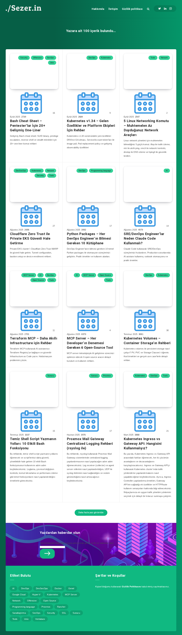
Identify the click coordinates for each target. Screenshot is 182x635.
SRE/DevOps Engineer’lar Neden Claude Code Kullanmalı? (144, 238)
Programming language (101, 171)
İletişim (113, 8)
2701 (26, 334)
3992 (83, 230)
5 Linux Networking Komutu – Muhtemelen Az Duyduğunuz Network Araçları (146, 128)
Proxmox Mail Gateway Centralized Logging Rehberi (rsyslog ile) (90, 443)
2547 (137, 117)
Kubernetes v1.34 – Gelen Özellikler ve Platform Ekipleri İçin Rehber (91, 125)
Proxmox (107, 376)
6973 (83, 334)
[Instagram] (170, 8)
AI (167, 171)
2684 (80, 117)
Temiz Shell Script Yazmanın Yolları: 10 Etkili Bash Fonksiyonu (33, 443)
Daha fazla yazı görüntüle (91, 512)
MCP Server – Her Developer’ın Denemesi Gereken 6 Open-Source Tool (90, 343)
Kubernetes (106, 58)
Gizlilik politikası (132, 8)
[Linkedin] (165, 8)
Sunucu (50, 376)
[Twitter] (159, 8)
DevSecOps (21, 171)
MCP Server (28, 275)
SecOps (50, 58)
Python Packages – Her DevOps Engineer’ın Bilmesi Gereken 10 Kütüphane (89, 238)
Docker (58, 588)
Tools (153, 58)
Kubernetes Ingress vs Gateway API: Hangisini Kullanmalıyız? (143, 443)
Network (164, 58)
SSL (64, 613)
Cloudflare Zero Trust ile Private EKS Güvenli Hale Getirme (30, 238)
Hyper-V (36, 594)
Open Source (38, 280)
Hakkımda (98, 8)
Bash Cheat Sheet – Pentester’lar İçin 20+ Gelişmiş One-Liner (27, 125)
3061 (140, 334)
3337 (27, 435)
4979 (140, 230)
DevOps (92, 58)
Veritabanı (40, 619)
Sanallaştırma (19, 613)
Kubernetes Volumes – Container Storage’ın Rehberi (147, 340)
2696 (26, 230)
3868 (136, 435)
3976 (83, 435)
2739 (23, 117)
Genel (71, 588)
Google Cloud (19, 594)
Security (23, 58)
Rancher (61, 607)
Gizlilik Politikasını (131, 586)
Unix (52, 63)
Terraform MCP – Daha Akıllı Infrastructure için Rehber (33, 340)
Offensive (37, 58)
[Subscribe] (47, 554)
